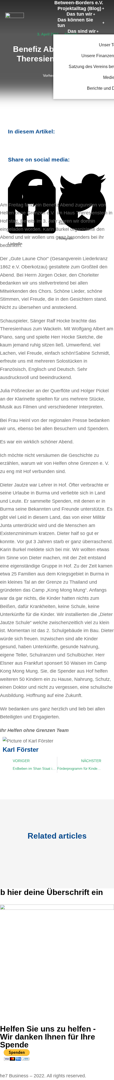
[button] (32, 174)
